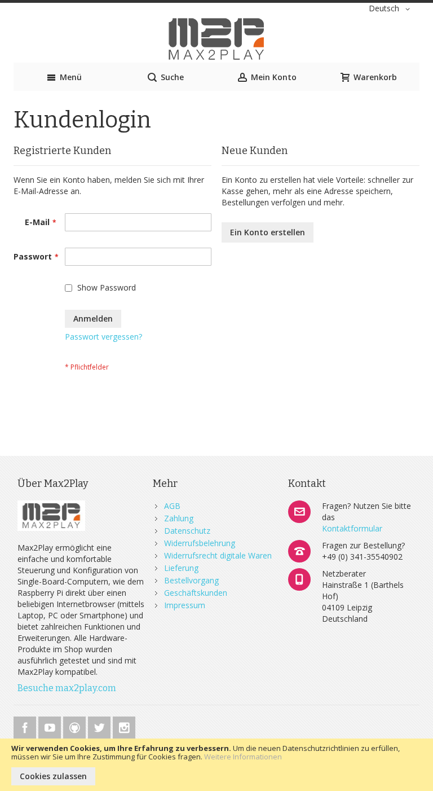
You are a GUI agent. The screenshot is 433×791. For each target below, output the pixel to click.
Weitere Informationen (243, 757)
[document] (216, 764)
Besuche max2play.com (66, 688)
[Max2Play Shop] (216, 39)
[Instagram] (124, 725)
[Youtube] (50, 725)
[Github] (75, 725)
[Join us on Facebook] (26, 725)
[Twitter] (100, 725)
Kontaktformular (352, 528)
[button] (391, 9)
